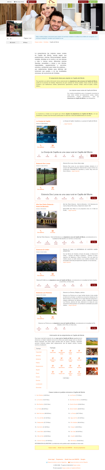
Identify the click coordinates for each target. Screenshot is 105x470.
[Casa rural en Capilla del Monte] (79, 358)
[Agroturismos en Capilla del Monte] (61, 365)
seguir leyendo (68, 124)
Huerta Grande (74, 404)
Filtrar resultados (76, 33)
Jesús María (40, 431)
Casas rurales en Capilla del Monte (71, 468)
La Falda (39, 409)
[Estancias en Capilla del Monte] (79, 365)
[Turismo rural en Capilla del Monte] (61, 371)
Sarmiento (40, 427)
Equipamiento (39, 366)
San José (73, 431)
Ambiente (38, 359)
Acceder (93, 2)
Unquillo (73, 436)
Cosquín (73, 427)
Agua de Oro (74, 418)
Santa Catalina (74, 409)
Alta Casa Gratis (19, 2)
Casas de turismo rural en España (79, 462)
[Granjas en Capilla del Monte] (53, 371)
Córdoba (46, 42)
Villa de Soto (40, 436)
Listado (13, 42)
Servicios (38, 355)
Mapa (25, 42)
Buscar (94, 33)
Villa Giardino (40, 404)
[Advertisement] (65, 48)
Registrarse (83, 2)
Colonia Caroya (41, 440)
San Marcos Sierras (75, 400)
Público (38, 362)
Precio (37, 373)
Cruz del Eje (40, 418)
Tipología (38, 348)
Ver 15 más (65, 378)
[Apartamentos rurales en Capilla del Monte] (61, 350)
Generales (38, 387)
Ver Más (94, 156)
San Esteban (40, 395)
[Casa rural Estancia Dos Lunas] (46, 177)
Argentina (32, 2)
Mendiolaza (74, 440)
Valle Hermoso (40, 413)
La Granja (73, 413)
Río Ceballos (74, 422)
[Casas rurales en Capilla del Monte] (53, 350)
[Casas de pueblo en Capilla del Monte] (79, 371)
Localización (39, 384)
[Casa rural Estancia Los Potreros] (46, 306)
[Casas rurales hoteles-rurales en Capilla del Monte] (70, 350)
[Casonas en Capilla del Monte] (53, 365)
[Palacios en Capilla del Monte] (61, 358)
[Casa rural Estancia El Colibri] (46, 263)
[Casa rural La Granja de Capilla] (46, 134)
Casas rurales (38, 42)
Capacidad (39, 352)
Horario (38, 377)
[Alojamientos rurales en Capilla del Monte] (53, 358)
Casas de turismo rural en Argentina (57, 462)
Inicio (10, 2)
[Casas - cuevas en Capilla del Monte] (79, 350)
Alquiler (38, 370)
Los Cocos (72, 395)
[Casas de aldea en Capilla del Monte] (70, 371)
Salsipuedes (40, 422)
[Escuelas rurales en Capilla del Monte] (70, 358)
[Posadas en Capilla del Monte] (70, 365)
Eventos (38, 380)
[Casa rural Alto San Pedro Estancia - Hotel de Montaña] (46, 220)
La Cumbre (39, 400)
